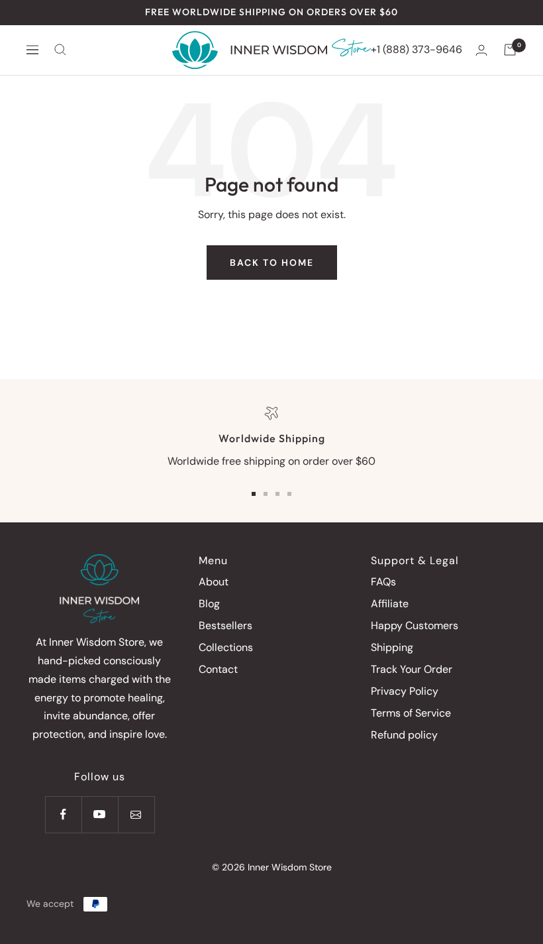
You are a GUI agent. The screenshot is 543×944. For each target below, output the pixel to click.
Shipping (392, 647)
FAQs (383, 582)
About (213, 582)
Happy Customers (414, 625)
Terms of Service (411, 713)
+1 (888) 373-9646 (416, 49)
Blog (209, 604)
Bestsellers (225, 625)
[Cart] (510, 50)
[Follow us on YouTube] (99, 814)
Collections (226, 647)
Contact (218, 669)
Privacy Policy (404, 691)
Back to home (272, 262)
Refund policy (404, 735)
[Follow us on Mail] (136, 814)
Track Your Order (411, 669)
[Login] (481, 50)
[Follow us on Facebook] (63, 814)
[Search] (60, 50)
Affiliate (390, 604)
